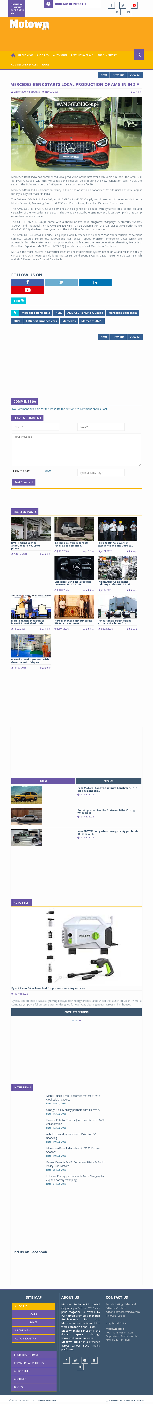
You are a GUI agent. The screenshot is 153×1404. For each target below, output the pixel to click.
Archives (20, 1379)
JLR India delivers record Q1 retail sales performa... (71, 544)
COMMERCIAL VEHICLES (24, 64)
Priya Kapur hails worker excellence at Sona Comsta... (116, 544)
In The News (22, 1087)
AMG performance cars (41, 321)
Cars (33, 1314)
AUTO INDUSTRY (107, 55)
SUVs (17, 321)
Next (104, 75)
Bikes (33, 1322)
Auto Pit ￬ (43, 55)
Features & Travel (82, 55)
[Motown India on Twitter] (122, 5)
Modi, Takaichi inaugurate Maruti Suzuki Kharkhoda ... (28, 622)
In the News (25, 55)
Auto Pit (21, 1306)
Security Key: (21, 470)
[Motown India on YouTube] (134, 5)
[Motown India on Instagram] (117, 12)
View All (135, 75)
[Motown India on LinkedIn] (128, 12)
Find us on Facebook (29, 1252)
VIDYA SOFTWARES (134, 1400)
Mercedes (69, 321)
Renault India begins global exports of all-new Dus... (115, 622)
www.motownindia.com (77, 1338)
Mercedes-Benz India (36, 313)
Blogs (45, 64)
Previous (118, 75)
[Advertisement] (77, 38)
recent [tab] (43, 781)
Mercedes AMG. (91, 321)
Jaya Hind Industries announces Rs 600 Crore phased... (25, 545)
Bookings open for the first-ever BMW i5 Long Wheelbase (93, 4)
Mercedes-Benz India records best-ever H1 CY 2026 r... (72, 583)
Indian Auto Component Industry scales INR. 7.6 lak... (115, 583)
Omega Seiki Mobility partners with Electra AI (73, 1110)
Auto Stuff (60, 55)
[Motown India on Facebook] (111, 5)
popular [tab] (108, 781)
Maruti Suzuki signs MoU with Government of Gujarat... (30, 661)
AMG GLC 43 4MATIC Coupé (85, 313)
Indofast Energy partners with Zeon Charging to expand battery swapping (75, 1178)
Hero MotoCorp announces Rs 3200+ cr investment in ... (73, 622)
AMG (59, 313)
